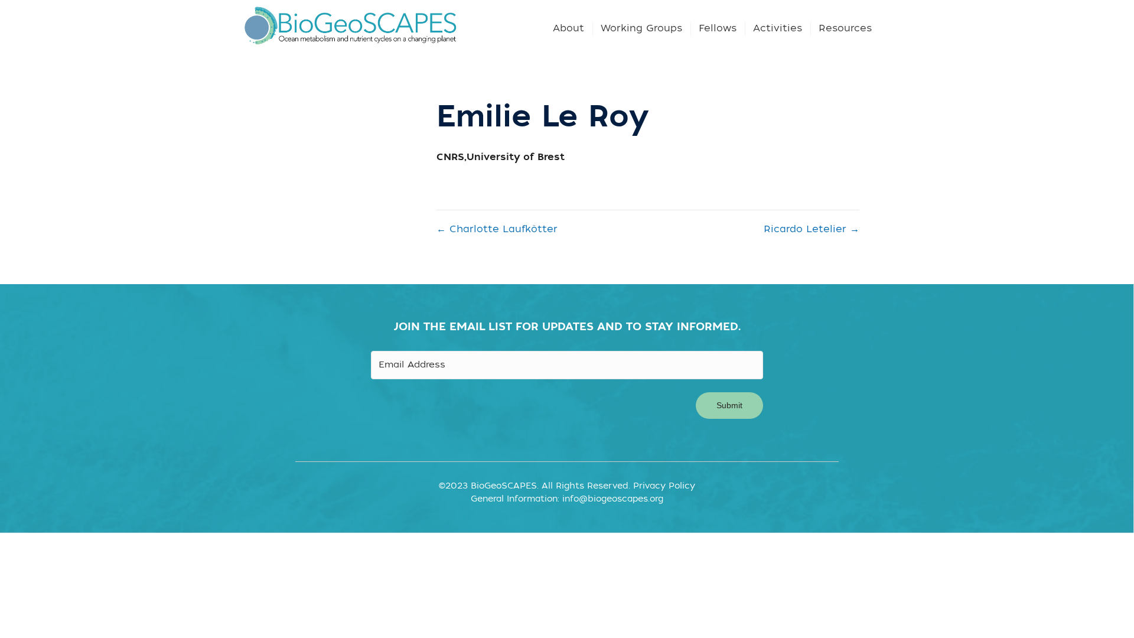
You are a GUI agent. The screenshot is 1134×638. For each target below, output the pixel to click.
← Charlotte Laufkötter (497, 229)
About (568, 28)
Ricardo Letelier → (811, 229)
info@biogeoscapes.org (612, 498)
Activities (777, 28)
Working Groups (641, 28)
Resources (845, 28)
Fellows (718, 28)
